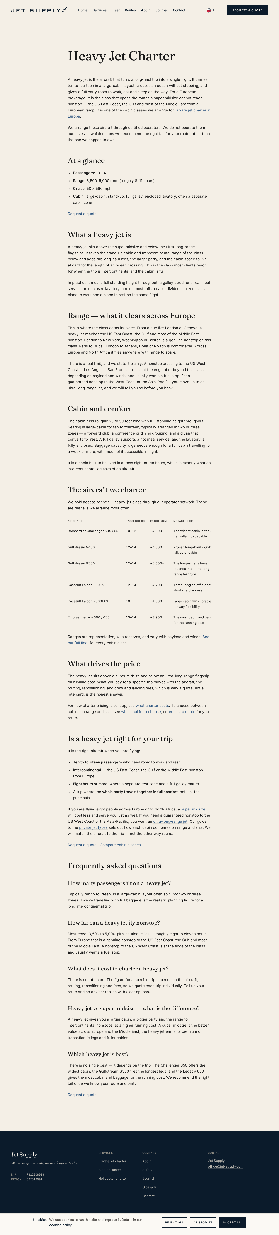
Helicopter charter (113, 1178)
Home (82, 10)
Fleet (116, 10)
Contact (179, 10)
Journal (162, 10)
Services (100, 10)
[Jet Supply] (39, 9)
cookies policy (60, 1225)
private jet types (93, 827)
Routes (130, 10)
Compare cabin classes (120, 845)
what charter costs (152, 705)
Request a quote (247, 10)
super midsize (193, 809)
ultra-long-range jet (170, 821)
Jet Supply (24, 1154)
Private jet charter (112, 1161)
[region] (139, 572)
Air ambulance (110, 1170)
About (145, 10)
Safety (147, 1170)
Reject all (174, 1222)
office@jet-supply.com (225, 1166)
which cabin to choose (141, 711)
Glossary (149, 1187)
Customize (203, 1222)
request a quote (181, 711)
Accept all (232, 1222)
